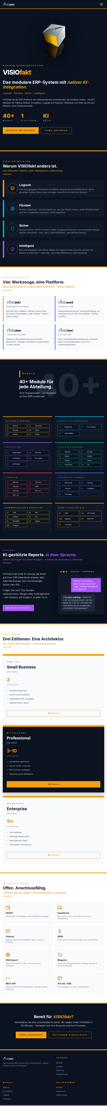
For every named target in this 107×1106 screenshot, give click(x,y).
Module (59, 1063)
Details (53, 713)
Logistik (6, 1095)
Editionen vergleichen (70, 1035)
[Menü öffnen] (101, 4)
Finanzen (7, 1099)
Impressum (61, 1091)
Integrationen (62, 1074)
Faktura (6, 1087)
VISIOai (59, 1066)
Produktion (7, 1091)
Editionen (60, 1070)
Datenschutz (61, 1095)
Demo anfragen (56, 130)
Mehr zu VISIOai (18, 608)
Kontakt (59, 1087)
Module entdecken (21, 130)
